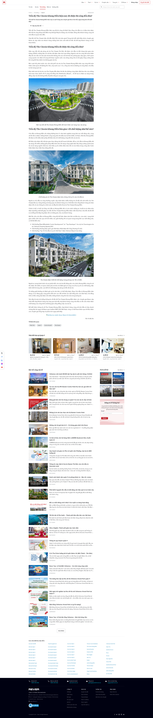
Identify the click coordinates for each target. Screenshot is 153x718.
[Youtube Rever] (123, 714)
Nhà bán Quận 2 (32, 649)
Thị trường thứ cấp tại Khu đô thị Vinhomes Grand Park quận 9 (69, 579)
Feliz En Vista (89, 668)
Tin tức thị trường (100, 692)
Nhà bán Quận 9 (32, 660)
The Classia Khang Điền (92, 646)
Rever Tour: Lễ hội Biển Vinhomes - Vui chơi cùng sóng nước (68, 566)
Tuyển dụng (69, 694)
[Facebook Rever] (114, 714)
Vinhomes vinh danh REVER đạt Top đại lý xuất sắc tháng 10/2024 (70, 374)
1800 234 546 (35, 682)
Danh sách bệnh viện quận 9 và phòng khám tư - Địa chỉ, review (70, 477)
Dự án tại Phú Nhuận (71, 663)
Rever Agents (84, 702)
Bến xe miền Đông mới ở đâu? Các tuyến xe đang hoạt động (69, 502)
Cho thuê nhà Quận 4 (52, 655)
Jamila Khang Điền (91, 663)
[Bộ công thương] (34, 706)
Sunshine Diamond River (111, 664)
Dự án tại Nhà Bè (70, 668)
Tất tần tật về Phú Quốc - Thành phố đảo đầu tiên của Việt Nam (70, 515)
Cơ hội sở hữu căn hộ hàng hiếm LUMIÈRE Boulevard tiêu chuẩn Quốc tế (70, 439)
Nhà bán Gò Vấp (32, 668)
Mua (83, 2)
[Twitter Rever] (116, 714)
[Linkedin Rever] (119, 714)
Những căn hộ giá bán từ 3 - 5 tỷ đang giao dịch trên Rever (68, 425)
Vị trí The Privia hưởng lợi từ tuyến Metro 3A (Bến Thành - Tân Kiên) (70, 553)
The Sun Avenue (90, 665)
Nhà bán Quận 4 (32, 655)
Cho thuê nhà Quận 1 (52, 646)
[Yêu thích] (49, 340)
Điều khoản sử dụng (71, 707)
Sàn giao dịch (70, 699)
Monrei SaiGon (118, 380)
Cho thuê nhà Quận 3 (52, 652)
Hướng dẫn (55, 7)
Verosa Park (108, 661)
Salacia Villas (117, 393)
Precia (88, 674)
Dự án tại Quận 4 (71, 652)
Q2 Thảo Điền (109, 673)
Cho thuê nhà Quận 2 (52, 649)
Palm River (104, 380)
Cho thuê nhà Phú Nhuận (53, 665)
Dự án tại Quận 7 (71, 654)
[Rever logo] (4, 2)
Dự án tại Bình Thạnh (71, 660)
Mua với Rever (84, 694)
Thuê (89, 2)
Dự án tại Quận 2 (71, 646)
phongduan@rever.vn (94, 682)
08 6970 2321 (33, 699)
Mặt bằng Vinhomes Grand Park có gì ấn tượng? (65, 604)
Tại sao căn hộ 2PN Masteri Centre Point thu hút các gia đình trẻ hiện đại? (70, 388)
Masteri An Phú (90, 652)
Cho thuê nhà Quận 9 (52, 660)
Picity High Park (109, 658)
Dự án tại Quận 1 (70, 643)
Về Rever (123, 2)
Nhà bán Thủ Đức (32, 671)
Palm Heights (89, 654)
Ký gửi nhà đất (145, 2)
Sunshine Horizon (109, 649)
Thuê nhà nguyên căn (52, 643)
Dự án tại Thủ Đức (71, 665)
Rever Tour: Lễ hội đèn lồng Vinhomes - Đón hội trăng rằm (68, 617)
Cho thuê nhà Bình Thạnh (53, 663)
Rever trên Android (114, 694)
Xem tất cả (120, 335)
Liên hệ (68, 702)
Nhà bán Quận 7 (32, 657)
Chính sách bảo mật (72, 704)
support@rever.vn (113, 682)
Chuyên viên (105, 2)
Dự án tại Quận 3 (71, 649)
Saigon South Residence (92, 671)
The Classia (57, 325)
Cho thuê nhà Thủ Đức (52, 668)
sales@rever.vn (73, 682)
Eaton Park (104, 393)
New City (89, 657)
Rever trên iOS (113, 692)
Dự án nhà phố (48, 325)
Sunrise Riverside (90, 649)
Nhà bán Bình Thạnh (33, 663)
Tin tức (31, 7)
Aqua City (108, 646)
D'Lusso (107, 655)
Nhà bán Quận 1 (32, 646)
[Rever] (47, 689)
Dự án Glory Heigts (71, 671)
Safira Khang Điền (110, 670)
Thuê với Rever (84, 697)
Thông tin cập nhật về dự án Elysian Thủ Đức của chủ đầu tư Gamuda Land (68, 465)
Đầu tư (49, 7)
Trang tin (115, 2)
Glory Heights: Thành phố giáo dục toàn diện (63, 528)
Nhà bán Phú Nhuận (33, 665)
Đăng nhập (134, 2)
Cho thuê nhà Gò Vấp (52, 674)
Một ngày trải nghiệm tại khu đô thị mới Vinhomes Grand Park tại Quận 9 (70, 592)
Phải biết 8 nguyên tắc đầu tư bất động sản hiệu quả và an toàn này (71, 490)
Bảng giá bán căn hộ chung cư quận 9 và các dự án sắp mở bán (70, 400)
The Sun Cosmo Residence (92, 643)
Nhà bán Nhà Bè (32, 674)
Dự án (96, 2)
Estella (88, 660)
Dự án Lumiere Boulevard (72, 674)
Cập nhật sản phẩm (100, 694)
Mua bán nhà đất (32, 643)
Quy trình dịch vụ (85, 704)
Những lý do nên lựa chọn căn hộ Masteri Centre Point (66, 412)
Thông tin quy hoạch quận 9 (58, 541)
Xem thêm (61, 631)
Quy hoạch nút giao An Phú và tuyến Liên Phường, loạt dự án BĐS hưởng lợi (70, 452)
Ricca (107, 652)
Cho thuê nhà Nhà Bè (52, 671)
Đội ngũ (69, 697)
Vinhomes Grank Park (110, 643)
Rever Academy (85, 699)
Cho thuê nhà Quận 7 (52, 657)
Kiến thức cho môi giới (101, 697)
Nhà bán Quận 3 (32, 652)
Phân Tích (32, 325)
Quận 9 (43, 12)
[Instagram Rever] (121, 714)
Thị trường (43, 7)
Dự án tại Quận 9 (71, 657)
